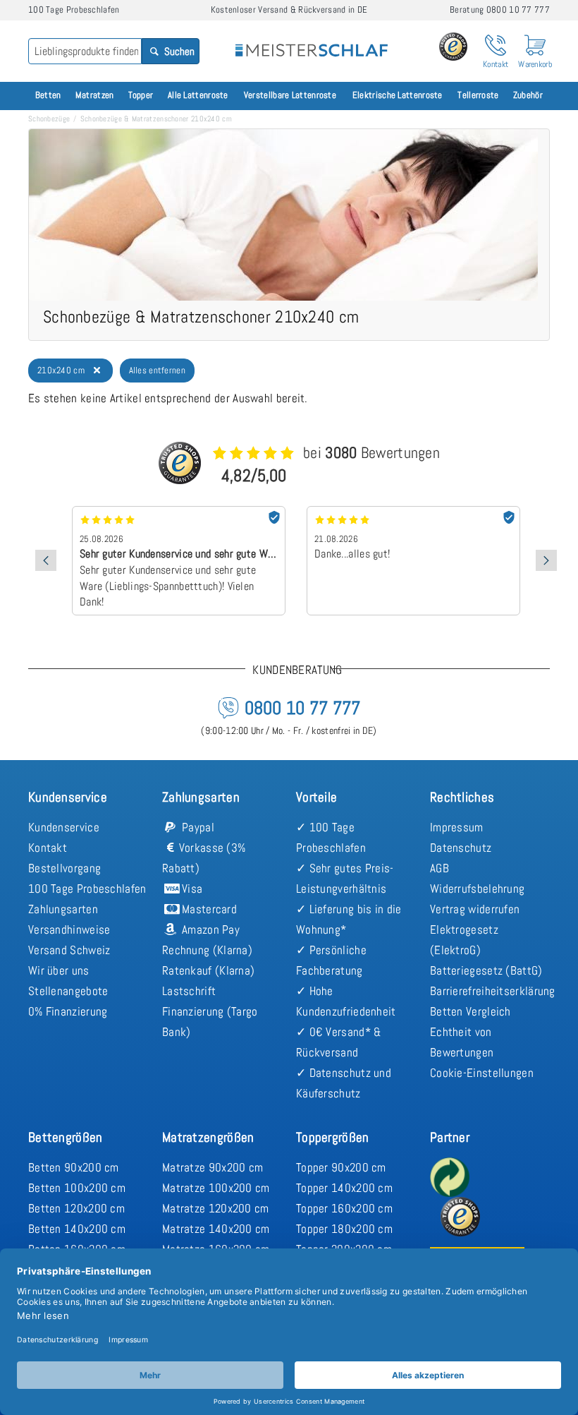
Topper (141, 95)
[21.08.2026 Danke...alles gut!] (413, 511)
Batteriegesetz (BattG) (486, 970)
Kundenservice (63, 827)
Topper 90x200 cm (341, 1167)
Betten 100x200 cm (76, 1188)
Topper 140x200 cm (344, 1188)
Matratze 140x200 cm (216, 1228)
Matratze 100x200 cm (216, 1188)
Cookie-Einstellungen (482, 1072)
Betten (48, 95)
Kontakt (47, 847)
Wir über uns (59, 970)
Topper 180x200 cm (344, 1228)
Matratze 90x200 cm (212, 1167)
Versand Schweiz (69, 950)
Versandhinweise (69, 929)
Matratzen (94, 95)
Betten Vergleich (470, 1011)
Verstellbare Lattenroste (290, 95)
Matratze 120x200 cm (215, 1208)
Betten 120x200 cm (76, 1208)
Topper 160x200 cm (344, 1208)
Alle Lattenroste (198, 95)
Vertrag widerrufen (474, 909)
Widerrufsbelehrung (477, 888)
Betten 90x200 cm (73, 1167)
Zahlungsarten (63, 909)
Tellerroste (477, 95)
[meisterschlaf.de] (311, 41)
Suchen (178, 51)
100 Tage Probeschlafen (87, 888)
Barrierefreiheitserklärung (492, 991)
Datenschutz (460, 847)
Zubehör (528, 95)
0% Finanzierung (68, 1011)
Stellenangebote (68, 991)
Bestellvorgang (64, 868)
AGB (439, 868)
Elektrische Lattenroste (397, 95)
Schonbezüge (49, 119)
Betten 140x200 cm (76, 1228)
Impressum (457, 827)
